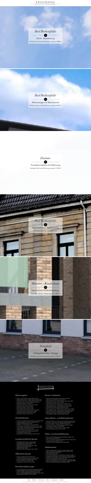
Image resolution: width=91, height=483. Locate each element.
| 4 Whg (59, 411)
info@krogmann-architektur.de (44, 481)
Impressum (58, 481)
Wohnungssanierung (51, 412)
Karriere (53, 481)
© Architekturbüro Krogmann (29, 481)
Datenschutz (65, 481)
